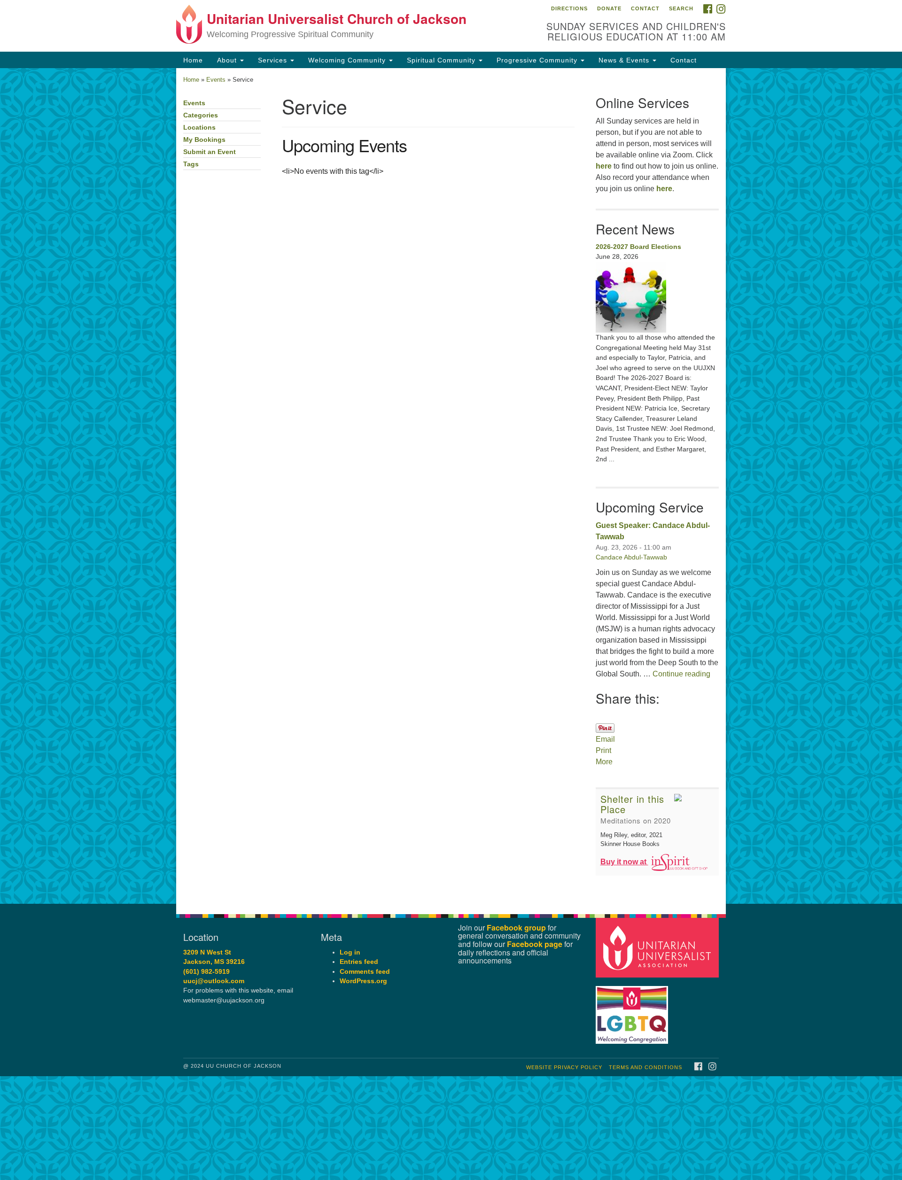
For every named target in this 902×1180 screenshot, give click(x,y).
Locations (199, 127)
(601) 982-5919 (206, 971)
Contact (645, 8)
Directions (569, 8)
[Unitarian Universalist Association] (659, 947)
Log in (350, 952)
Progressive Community (538, 60)
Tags (191, 164)
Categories (200, 115)
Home (193, 60)
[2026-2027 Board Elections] (657, 297)
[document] (451, 486)
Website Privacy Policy (564, 1067)
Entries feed (359, 961)
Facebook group (516, 927)
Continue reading (681, 674)
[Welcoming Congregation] (633, 1010)
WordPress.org (363, 981)
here (604, 166)
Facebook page (534, 944)
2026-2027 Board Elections (638, 246)
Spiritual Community (442, 60)
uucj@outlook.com (213, 981)
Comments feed (365, 971)
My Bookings (204, 139)
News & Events (625, 60)
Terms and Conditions (645, 1067)
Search (681, 8)
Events (216, 79)
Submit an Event (209, 151)
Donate (609, 8)
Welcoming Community (348, 60)
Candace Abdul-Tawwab (631, 557)
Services (273, 60)
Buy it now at (624, 862)
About (228, 60)
